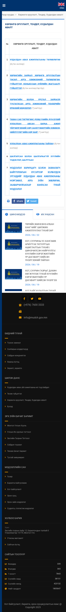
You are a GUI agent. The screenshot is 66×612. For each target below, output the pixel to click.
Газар (9, 476)
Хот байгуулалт (14, 489)
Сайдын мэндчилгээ (16, 355)
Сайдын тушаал (14, 445)
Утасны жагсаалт (15, 538)
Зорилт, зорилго (14, 368)
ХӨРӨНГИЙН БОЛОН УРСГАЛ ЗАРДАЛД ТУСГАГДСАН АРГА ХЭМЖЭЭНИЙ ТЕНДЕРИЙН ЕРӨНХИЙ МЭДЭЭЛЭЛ (35, 103)
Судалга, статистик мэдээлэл (20, 508)
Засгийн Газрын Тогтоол (18, 438)
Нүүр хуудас (8, 14)
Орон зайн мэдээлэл (16, 502)
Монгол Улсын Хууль (16, 426)
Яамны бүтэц (13, 362)
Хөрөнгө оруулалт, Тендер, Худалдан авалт (40, 14)
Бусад (10, 406)
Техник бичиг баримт (16, 451)
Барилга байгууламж (17, 483)
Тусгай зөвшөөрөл (15, 457)
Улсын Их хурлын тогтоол (19, 432)
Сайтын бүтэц (13, 545)
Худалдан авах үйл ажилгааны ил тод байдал (28, 387)
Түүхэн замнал (14, 343)
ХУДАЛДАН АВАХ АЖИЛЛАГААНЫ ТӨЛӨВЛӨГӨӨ (35, 59)
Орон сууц (11, 496)
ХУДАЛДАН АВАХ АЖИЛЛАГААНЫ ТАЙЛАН (31, 143)
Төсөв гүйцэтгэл (14, 394)
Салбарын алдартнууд (17, 349)
